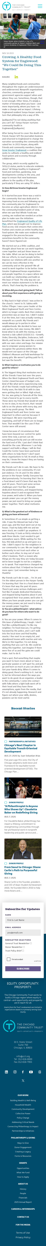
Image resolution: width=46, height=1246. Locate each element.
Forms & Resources (23, 1156)
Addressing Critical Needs (23, 1122)
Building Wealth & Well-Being (23, 1100)
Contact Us (23, 1217)
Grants (23, 1163)
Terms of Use (23, 1232)
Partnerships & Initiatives (22, 741)
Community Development (23, 1109)
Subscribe (23, 968)
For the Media (23, 1224)
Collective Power (23, 1113)
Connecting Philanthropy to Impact (23, 1126)
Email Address (13, 927)
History (23, 1189)
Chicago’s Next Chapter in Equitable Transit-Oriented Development (20, 748)
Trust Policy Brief (13, 951)
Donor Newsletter (13, 947)
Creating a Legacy (23, 1151)
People (23, 1193)
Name (8, 915)
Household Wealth (23, 1105)
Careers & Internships (23, 1209)
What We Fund (23, 1172)
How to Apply (23, 1177)
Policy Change (23, 1118)
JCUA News (42, 42)
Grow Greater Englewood (14, 150)
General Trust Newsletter (17, 943)
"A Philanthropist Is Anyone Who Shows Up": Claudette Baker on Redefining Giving (21, 809)
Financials (23, 1197)
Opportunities (23, 1168)
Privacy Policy (23, 1237)
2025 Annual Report (23, 1202)
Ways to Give (23, 1143)
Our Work (23, 1095)
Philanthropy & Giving (23, 1137)
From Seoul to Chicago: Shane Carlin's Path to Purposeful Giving (22, 870)
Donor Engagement (23, 1147)
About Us (23, 1183)
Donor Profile (16, 802)
